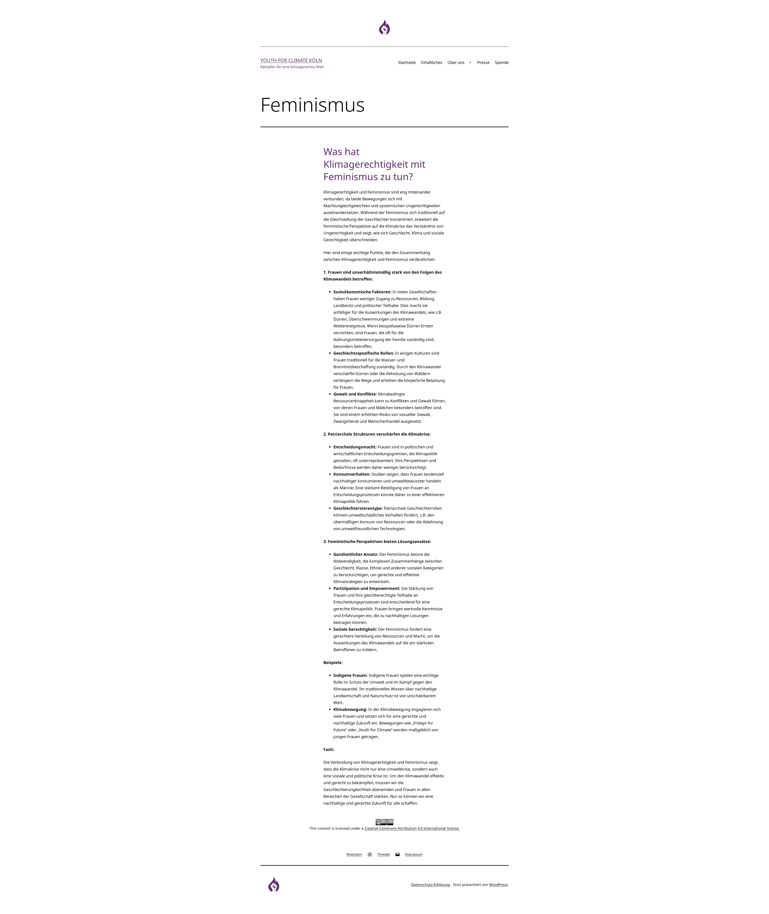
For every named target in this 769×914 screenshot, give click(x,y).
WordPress (498, 884)
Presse (483, 62)
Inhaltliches (431, 62)
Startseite (407, 62)
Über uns (456, 62)
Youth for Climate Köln (291, 60)
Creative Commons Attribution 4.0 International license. (412, 828)
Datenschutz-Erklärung (430, 884)
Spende (502, 62)
